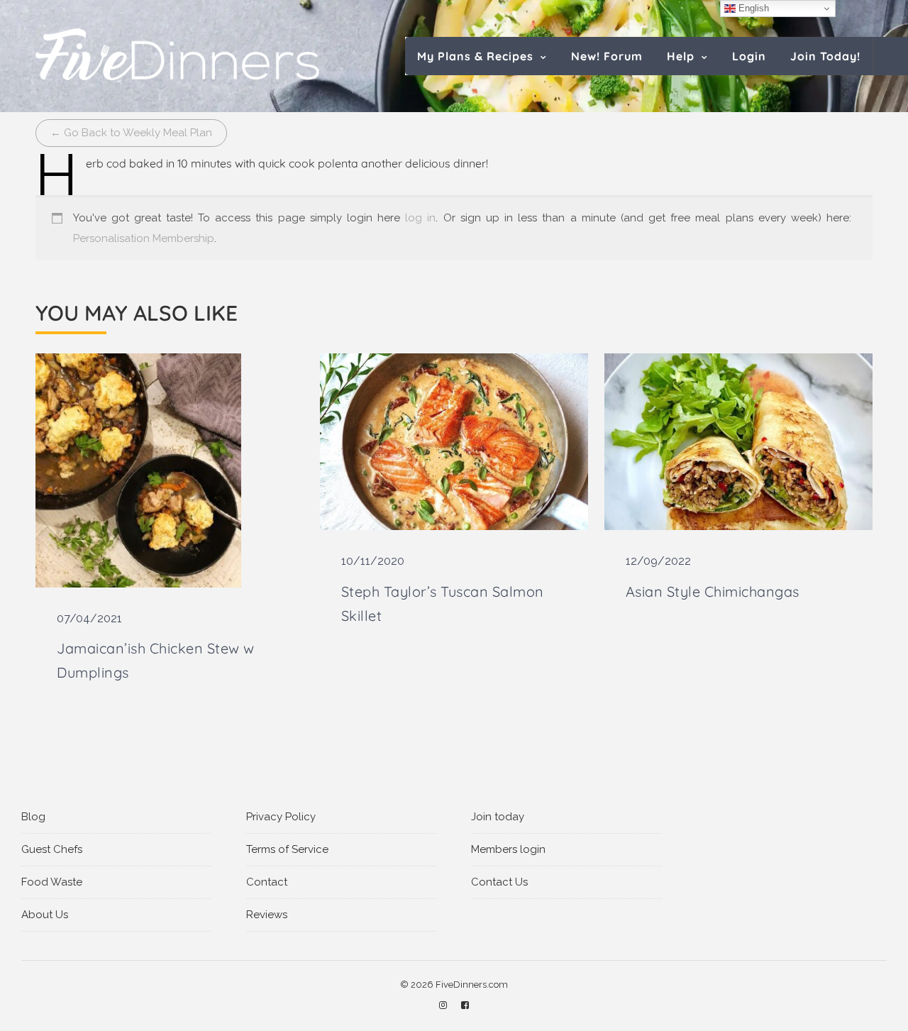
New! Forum (607, 56)
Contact (266, 882)
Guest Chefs (51, 849)
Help (680, 56)
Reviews (266, 914)
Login (749, 56)
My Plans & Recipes (475, 56)
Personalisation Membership (143, 238)
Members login (508, 849)
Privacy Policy (281, 816)
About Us (44, 914)
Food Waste (51, 882)
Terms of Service (287, 849)
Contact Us (499, 882)
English (752, 8)
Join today (497, 816)
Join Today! (825, 56)
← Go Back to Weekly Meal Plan (131, 132)
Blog (33, 816)
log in (420, 217)
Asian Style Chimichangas (712, 591)
